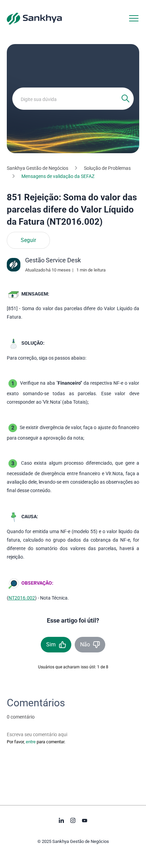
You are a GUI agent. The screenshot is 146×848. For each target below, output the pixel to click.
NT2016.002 (21, 598)
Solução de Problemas (107, 168)
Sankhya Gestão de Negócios (37, 168)
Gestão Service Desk (53, 260)
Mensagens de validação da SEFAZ (57, 176)
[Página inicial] (34, 18)
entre (31, 741)
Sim (51, 644)
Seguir (28, 240)
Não (85, 644)
